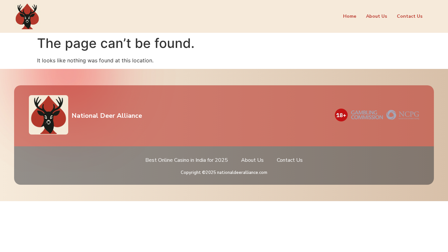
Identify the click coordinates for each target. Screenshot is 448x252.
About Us (376, 16)
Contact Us (409, 16)
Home (349, 16)
